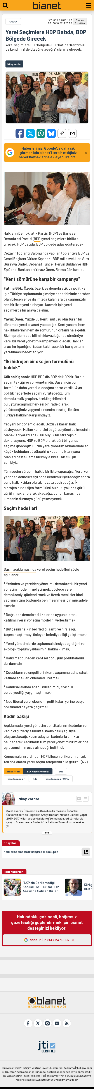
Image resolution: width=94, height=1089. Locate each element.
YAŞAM (13, 21)
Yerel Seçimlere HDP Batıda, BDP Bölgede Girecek (45, 35)
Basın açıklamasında (20, 569)
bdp (61, 771)
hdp (35, 778)
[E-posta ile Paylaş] (72, 133)
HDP (53, 233)
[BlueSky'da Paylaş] (51, 133)
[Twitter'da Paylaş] (30, 133)
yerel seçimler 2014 (57, 778)
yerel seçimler (16, 778)
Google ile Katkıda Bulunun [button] (52, 940)
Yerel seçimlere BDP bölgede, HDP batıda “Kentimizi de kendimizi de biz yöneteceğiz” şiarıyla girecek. (45, 47)
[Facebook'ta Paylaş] (20, 133)
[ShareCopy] (61, 133)
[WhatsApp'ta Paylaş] (41, 133)
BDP (37, 238)
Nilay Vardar (29, 799)
